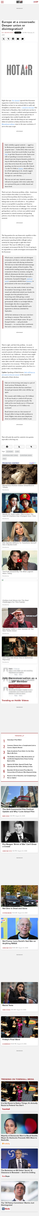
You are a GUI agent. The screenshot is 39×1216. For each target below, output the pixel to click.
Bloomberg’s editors (8, 124)
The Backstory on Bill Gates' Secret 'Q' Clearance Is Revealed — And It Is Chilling (18, 1171)
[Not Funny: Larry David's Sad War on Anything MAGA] (19, 928)
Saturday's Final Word (14, 740)
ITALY (4, 459)
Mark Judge (5, 816)
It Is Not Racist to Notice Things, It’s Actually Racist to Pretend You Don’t (19, 1104)
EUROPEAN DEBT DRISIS (10, 455)
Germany (29, 281)
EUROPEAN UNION (26, 455)
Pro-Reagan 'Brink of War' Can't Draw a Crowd (19, 845)
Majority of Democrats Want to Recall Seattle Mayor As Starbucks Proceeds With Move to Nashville (19, 1138)
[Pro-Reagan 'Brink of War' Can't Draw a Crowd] (19, 832)
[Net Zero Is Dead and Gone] (19, 896)
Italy (6, 154)
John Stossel (6, 1010)
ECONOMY (10, 451)
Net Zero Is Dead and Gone (14, 908)
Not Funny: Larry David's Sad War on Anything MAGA (19, 942)
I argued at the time (28, 107)
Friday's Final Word (11, 1039)
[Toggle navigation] (2, 2)
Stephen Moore (7, 913)
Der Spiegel (15, 100)
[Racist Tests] (19, 993)
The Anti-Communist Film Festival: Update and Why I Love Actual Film (18, 810)
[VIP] (36, 2)
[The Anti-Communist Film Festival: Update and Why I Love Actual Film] (19, 797)
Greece (20, 168)
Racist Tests (7, 1005)
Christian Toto (7, 851)
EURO (17, 451)
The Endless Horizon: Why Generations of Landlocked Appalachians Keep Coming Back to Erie (20, 759)
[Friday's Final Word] (19, 1027)
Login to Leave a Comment (19, 686)
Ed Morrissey (8, 32)
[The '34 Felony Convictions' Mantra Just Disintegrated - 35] (19, 1191)
